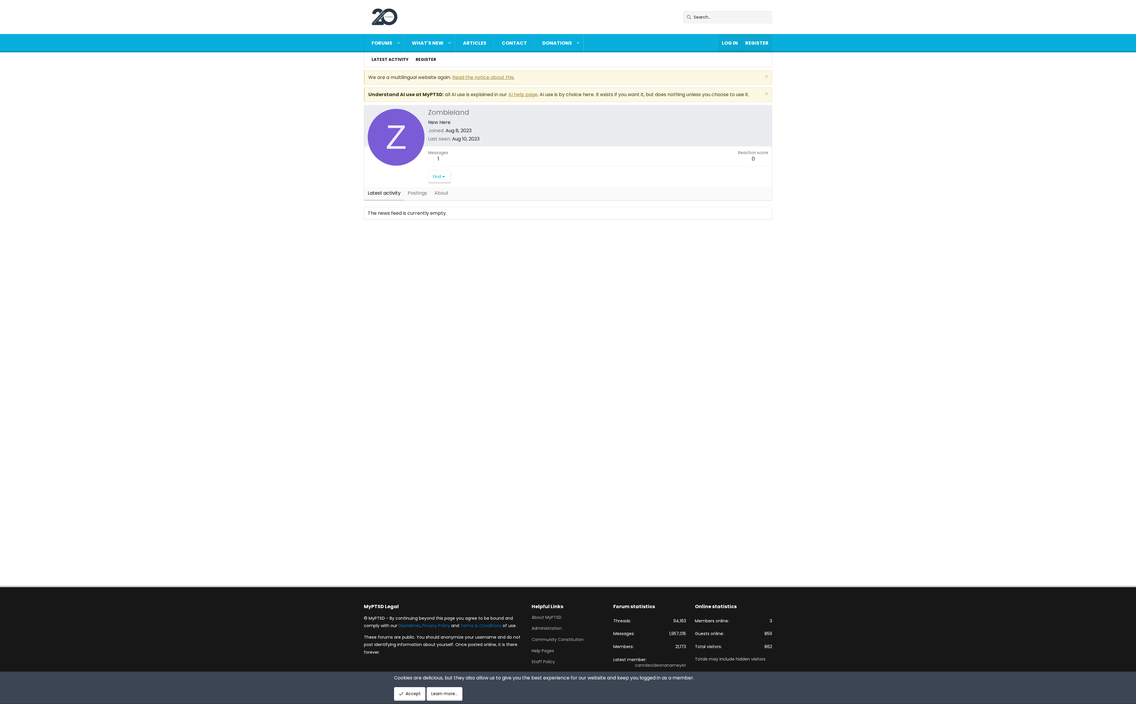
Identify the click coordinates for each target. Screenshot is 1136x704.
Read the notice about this (483, 77)
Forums (382, 43)
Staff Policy (543, 662)
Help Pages (543, 651)
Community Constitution (558, 639)
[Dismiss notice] (765, 77)
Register (426, 59)
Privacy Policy (436, 626)
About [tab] (441, 193)
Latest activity (390, 59)
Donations (557, 43)
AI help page (523, 94)
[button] (398, 43)
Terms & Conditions (480, 626)
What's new (427, 43)
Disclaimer (409, 626)
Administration (547, 628)
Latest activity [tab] (384, 193)
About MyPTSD (546, 617)
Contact (514, 43)
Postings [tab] (417, 193)
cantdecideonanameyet (660, 665)
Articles (474, 43)
